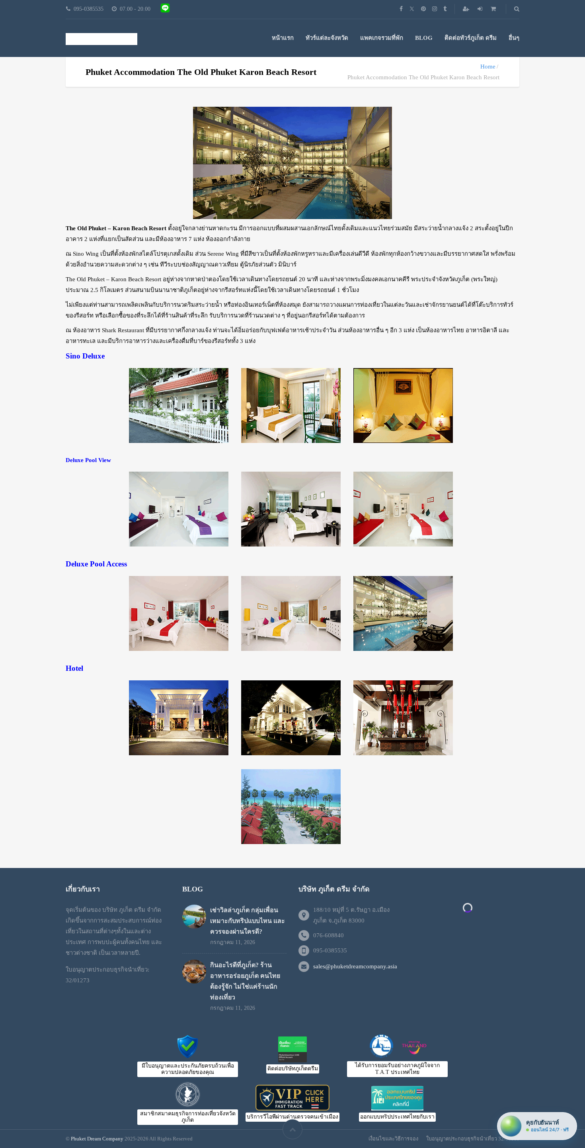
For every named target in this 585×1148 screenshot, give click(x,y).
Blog (424, 38)
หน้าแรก (283, 38)
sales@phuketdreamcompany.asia (355, 966)
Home (487, 66)
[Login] (480, 9)
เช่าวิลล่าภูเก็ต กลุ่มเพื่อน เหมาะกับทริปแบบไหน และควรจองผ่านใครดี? (247, 921)
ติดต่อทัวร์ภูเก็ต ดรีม (471, 38)
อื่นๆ (514, 38)
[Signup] (466, 9)
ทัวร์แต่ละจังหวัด (327, 38)
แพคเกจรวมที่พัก (381, 38)
